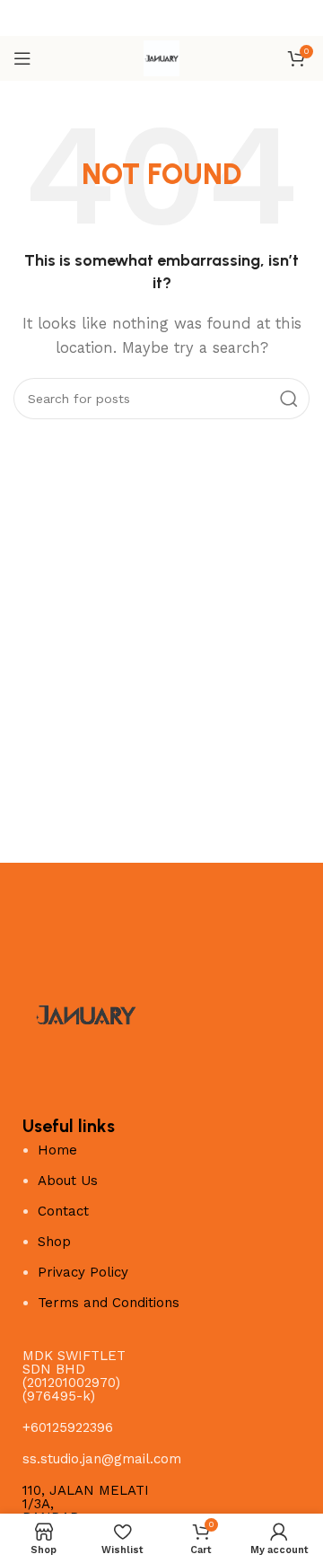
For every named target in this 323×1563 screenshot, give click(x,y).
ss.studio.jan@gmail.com (101, 1459)
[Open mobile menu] (22, 58)
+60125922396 (67, 1427)
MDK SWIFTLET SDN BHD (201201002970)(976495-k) (74, 1376)
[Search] (289, 398)
